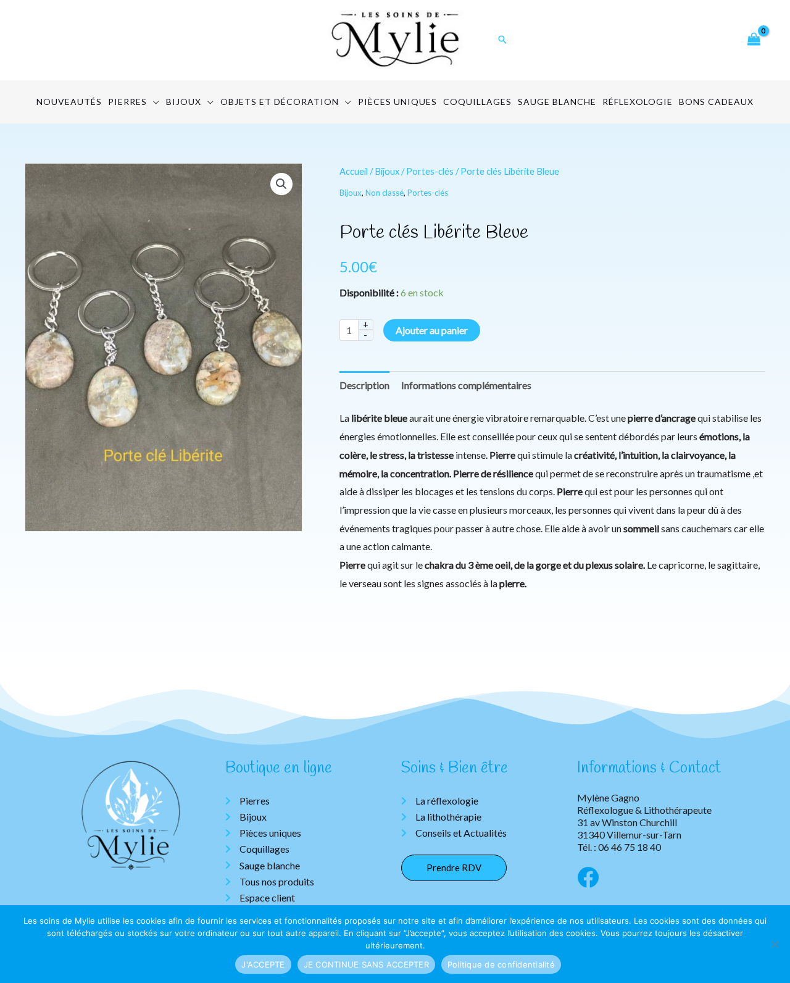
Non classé (384, 193)
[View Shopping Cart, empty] (753, 40)
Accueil (353, 171)
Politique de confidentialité (501, 964)
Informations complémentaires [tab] (466, 385)
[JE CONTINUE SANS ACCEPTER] (774, 944)
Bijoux (387, 171)
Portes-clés (430, 171)
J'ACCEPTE (263, 964)
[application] (153, 101)
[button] (281, 184)
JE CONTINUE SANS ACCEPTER (366, 964)
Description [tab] (364, 385)
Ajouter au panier (432, 330)
